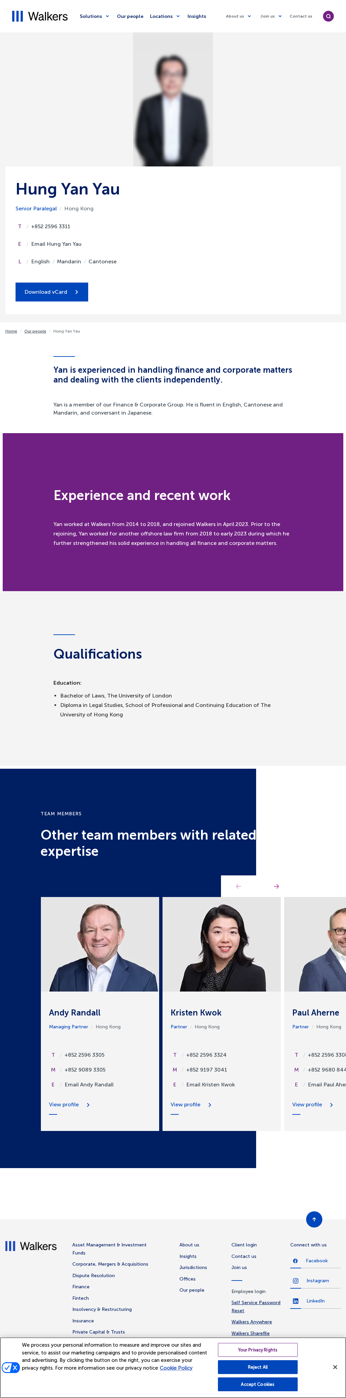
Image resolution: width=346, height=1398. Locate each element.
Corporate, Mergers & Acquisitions (110, 1264)
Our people (130, 16)
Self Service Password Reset (255, 1307)
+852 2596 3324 (206, 1055)
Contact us (301, 16)
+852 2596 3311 (50, 226)
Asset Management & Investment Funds (109, 1249)
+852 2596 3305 (84, 1055)
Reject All (258, 1367)
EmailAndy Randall (89, 1084)
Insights (197, 16)
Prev (238, 886)
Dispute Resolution (93, 1275)
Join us (267, 16)
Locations (161, 16)
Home (11, 331)
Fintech (80, 1298)
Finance (81, 1287)
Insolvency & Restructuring (102, 1309)
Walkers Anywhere (251, 1322)
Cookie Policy (176, 1368)
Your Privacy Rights (257, 1349)
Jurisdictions (193, 1267)
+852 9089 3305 (85, 1069)
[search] (328, 16)
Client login (244, 1245)
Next (276, 886)
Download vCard (45, 292)
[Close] (335, 1367)
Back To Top (314, 1219)
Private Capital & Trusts (98, 1332)
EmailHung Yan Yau (56, 244)
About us (235, 16)
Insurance (83, 1321)
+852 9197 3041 (206, 1069)
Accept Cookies (257, 1384)
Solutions (91, 16)
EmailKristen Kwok (210, 1084)
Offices (187, 1279)
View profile (64, 1104)
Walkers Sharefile (250, 1333)
